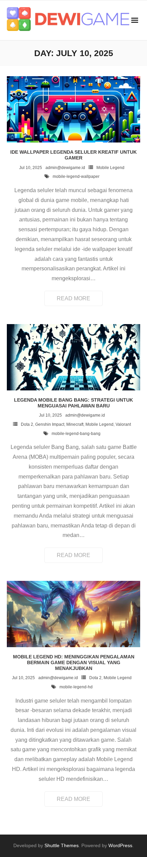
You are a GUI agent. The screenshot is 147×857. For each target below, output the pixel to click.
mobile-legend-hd (76, 687)
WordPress (120, 845)
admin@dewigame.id (65, 167)
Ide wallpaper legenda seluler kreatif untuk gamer (73, 155)
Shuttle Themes (61, 845)
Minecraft (74, 424)
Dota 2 (27, 424)
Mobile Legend (110, 167)
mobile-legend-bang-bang (76, 433)
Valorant (123, 424)
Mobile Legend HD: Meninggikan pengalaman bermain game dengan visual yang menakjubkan (73, 662)
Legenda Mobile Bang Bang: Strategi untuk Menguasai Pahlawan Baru (73, 402)
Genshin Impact (49, 424)
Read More (73, 298)
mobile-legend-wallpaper (76, 176)
